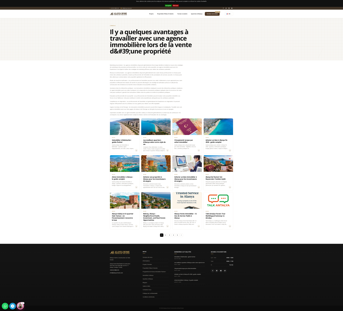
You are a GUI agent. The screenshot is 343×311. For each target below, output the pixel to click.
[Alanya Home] (120, 252)
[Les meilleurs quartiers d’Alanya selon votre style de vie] (156, 126)
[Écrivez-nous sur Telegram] (12, 306)
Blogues (145, 282)
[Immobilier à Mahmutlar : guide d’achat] (124, 126)
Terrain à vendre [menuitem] (182, 14)
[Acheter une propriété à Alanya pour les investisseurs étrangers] (156, 163)
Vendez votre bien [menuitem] (213, 13)
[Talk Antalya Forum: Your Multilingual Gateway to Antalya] (218, 200)
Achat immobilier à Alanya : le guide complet (122, 178)
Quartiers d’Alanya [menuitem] (196, 14)
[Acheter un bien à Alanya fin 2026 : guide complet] (218, 126)
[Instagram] (229, 8)
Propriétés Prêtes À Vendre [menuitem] (165, 14)
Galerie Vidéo (146, 286)
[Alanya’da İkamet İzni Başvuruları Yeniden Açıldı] (218, 163)
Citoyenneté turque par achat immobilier (183, 141)
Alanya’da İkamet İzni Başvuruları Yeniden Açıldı (216, 178)
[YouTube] (231, 8)
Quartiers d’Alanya (148, 279)
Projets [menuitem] (151, 14)
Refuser (175, 6)
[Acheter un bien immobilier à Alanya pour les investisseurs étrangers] (187, 163)
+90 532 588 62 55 (114, 270)
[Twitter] (226, 8)
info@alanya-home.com (116, 273)
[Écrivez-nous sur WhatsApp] (5, 306)
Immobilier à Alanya (148, 275)
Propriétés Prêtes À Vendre (150, 268)
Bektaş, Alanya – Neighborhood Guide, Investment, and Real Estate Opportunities (154, 217)
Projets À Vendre (147, 264)
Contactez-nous (147, 289)
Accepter (168, 6)
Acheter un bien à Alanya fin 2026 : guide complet (216, 141)
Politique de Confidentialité (150, 293)
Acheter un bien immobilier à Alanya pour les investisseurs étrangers (185, 179)
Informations (146, 261)
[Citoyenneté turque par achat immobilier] (187, 126)
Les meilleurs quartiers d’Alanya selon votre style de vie (154, 142)
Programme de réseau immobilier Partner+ (154, 271)
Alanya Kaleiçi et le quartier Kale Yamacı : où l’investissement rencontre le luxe (122, 217)
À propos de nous (147, 257)
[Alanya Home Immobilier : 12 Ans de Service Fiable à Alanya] (187, 200)
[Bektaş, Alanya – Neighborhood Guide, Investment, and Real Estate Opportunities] (156, 200)
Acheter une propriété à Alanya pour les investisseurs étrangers (154, 179)
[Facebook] (223, 8)
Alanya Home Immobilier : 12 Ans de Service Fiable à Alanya (185, 216)
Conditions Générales (149, 297)
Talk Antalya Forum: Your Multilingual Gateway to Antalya (215, 216)
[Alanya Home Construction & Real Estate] (118, 14)
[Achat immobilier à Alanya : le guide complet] (124, 163)
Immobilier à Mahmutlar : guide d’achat (122, 141)
